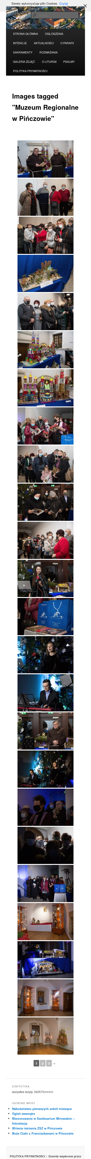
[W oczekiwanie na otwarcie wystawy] (46, 197)
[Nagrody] (46, 616)
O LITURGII (49, 61)
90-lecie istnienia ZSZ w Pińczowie (37, 1128)
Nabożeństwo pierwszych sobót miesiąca (42, 1108)
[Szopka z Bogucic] (46, 273)
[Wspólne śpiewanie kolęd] (46, 883)
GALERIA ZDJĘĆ (24, 61)
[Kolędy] (46, 654)
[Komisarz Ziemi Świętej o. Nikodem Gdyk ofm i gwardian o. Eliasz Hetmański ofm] (46, 159)
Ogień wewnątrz (23, 1113)
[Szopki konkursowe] (46, 349)
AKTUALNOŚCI (44, 43)
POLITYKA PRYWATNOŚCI (30, 71)
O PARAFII (67, 43)
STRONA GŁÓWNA (25, 34)
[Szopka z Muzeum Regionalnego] (46, 959)
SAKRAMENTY (22, 52)
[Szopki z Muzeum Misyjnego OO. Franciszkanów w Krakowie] (46, 921)
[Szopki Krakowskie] (46, 1036)
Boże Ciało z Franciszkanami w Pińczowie (43, 1133)
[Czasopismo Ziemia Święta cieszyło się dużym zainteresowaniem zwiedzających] (46, 426)
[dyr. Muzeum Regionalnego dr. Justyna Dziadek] (46, 578)
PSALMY (69, 61)
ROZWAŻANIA (48, 52)
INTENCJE (20, 43)
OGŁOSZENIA (54, 34)
